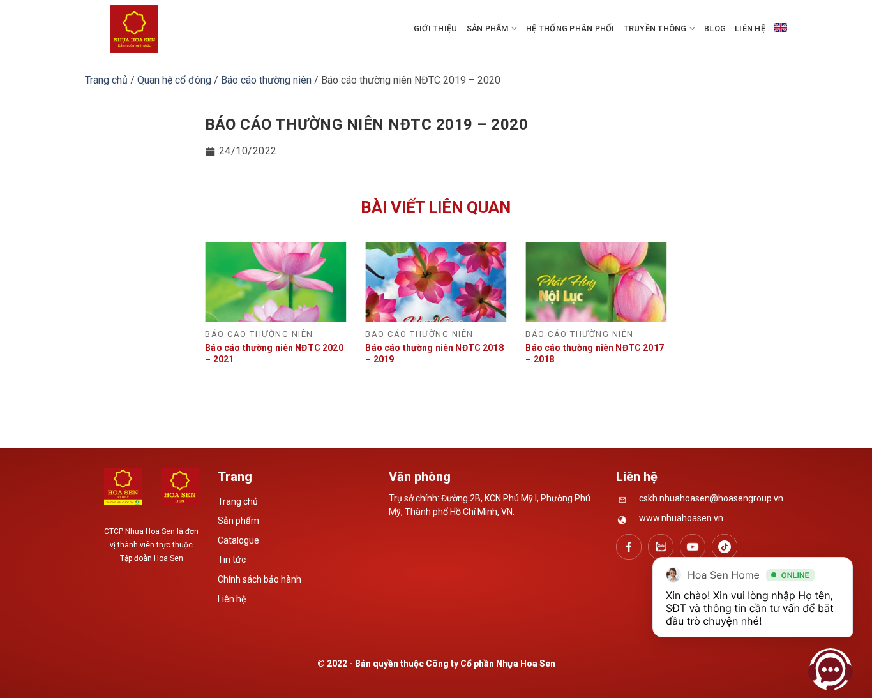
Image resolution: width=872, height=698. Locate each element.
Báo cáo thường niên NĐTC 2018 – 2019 (434, 353)
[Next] (650, 303)
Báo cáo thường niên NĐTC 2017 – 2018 (594, 353)
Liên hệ (750, 28)
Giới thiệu (436, 28)
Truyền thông (655, 28)
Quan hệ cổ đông (174, 80)
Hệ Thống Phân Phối (570, 28)
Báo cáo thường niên (266, 80)
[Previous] (221, 303)
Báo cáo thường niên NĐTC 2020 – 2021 (274, 353)
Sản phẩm (488, 28)
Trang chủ (106, 80)
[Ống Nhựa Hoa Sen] (134, 29)
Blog (715, 28)
